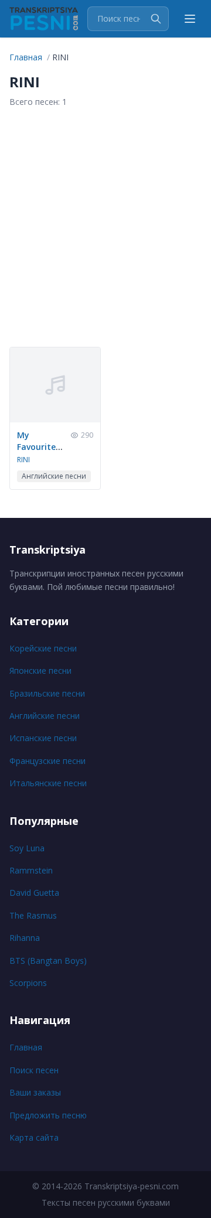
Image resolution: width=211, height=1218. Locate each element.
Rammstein (31, 870)
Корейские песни (43, 648)
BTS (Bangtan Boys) (48, 960)
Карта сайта (34, 1137)
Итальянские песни (48, 783)
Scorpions (28, 982)
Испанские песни (43, 737)
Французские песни (47, 760)
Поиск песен (34, 1070)
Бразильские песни (47, 693)
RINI (23, 460)
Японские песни (40, 670)
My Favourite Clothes (36, 446)
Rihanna (24, 937)
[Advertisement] (105, 227)
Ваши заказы (35, 1092)
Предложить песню (48, 1115)
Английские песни (44, 715)
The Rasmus (33, 915)
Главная (25, 1047)
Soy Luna (27, 848)
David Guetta (34, 892)
